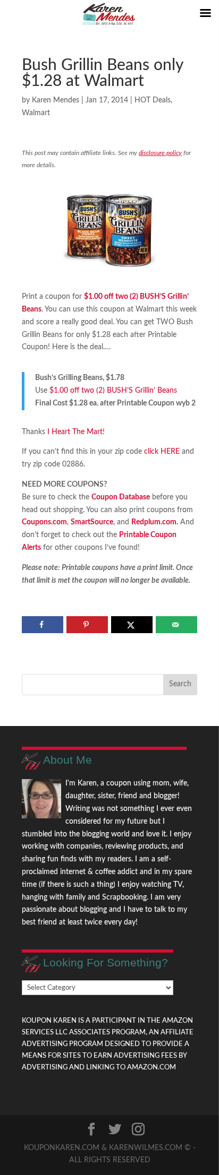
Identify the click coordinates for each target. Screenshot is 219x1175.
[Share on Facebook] (42, 624)
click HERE (161, 451)
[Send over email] (176, 624)
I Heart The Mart (75, 432)
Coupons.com (44, 522)
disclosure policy (160, 153)
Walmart (36, 113)
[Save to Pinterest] (86, 624)
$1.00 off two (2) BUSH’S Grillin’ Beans (113, 390)
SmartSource (92, 522)
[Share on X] (131, 624)
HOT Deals (152, 100)
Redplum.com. (154, 522)
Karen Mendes (55, 100)
